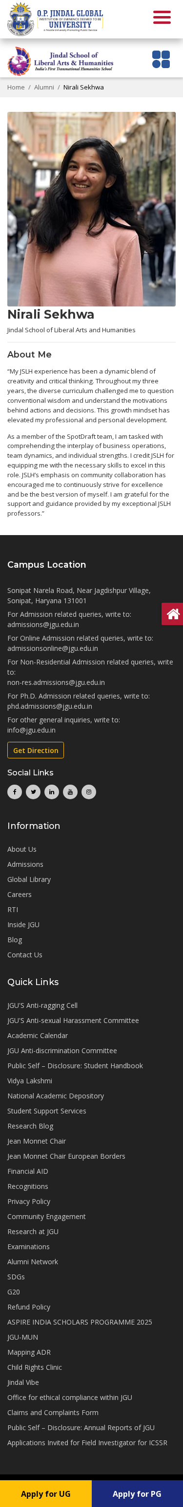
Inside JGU (23, 924)
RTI (12, 909)
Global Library (29, 879)
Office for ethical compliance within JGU (69, 1397)
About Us (22, 849)
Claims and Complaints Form (53, 1412)
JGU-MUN (22, 1337)
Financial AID (27, 1171)
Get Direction (36, 750)
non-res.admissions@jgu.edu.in (56, 682)
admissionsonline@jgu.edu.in (52, 648)
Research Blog (30, 1125)
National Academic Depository (55, 1095)
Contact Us (24, 954)
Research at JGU (33, 1231)
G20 (13, 1291)
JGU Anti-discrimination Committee (62, 1050)
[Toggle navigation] (161, 59)
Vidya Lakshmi (29, 1080)
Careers (19, 894)
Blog (14, 939)
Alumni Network (32, 1261)
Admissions (25, 864)
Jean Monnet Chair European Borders (66, 1156)
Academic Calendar (37, 1035)
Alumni (44, 87)
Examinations (28, 1246)
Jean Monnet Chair (36, 1141)
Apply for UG (46, 1494)
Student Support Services (46, 1110)
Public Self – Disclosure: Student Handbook (75, 1065)
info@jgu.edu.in (31, 730)
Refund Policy (28, 1306)
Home (16, 87)
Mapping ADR (29, 1352)
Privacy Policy (28, 1201)
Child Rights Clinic (34, 1367)
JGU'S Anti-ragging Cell (42, 1005)
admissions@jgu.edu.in (43, 624)
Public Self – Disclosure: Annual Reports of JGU (81, 1427)
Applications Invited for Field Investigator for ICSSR (87, 1442)
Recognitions (27, 1186)
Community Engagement (46, 1216)
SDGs (16, 1276)
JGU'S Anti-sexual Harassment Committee (73, 1020)
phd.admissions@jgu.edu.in (49, 706)
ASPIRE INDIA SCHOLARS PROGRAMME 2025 (79, 1322)
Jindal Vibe (23, 1382)
